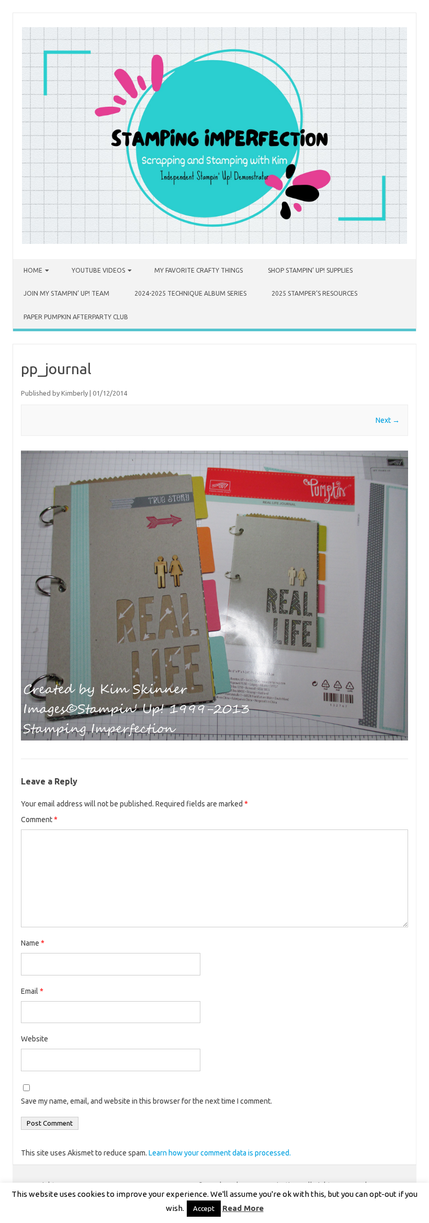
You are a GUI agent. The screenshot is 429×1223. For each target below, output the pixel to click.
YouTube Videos (98, 270)
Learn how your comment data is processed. (220, 1153)
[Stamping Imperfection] (214, 241)
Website (34, 1039)
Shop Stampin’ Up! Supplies (310, 270)
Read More (243, 1208)
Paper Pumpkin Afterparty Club (76, 316)
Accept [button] (203, 1208)
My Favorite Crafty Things (198, 270)
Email (32, 991)
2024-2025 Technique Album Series (190, 293)
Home (33, 270)
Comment (39, 819)
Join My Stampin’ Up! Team (66, 293)
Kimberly (74, 393)
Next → (388, 420)
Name (32, 943)
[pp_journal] (214, 595)
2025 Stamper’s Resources (314, 293)
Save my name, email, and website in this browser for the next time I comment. (146, 1101)
